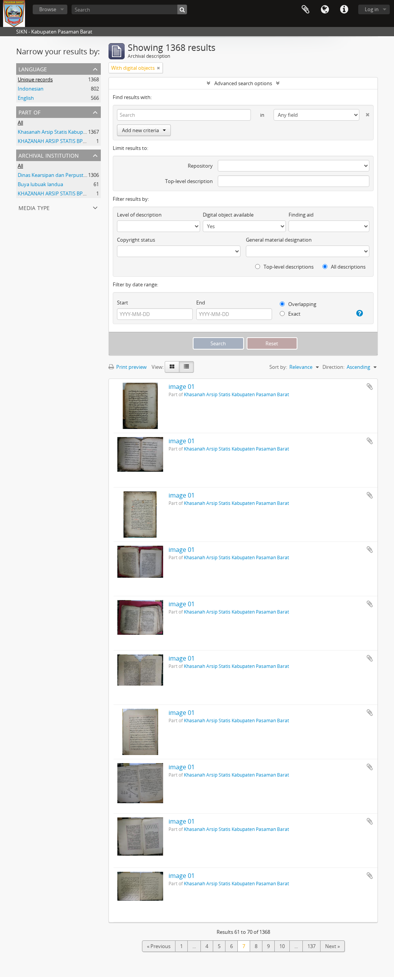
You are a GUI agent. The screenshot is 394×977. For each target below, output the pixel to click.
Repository (200, 165)
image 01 (182, 386)
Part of (29, 111)
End (200, 302)
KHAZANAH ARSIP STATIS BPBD (53, 141)
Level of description (139, 214)
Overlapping (301, 304)
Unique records (35, 79)
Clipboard (305, 9)
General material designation (279, 239)
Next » (332, 946)
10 (282, 946)
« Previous (158, 946)
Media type (34, 207)
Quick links (344, 9)
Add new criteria (140, 130)
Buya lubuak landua (40, 184)
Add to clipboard (370, 386)
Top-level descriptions (288, 266)
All (20, 122)
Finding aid (301, 214)
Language (324, 9)
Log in (372, 9)
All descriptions (348, 266)
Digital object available (228, 214)
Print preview (131, 366)
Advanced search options (243, 83)
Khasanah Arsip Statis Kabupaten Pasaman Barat (73, 131)
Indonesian (30, 88)
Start (122, 302)
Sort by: (278, 366)
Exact (294, 313)
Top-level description (189, 181)
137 (311, 946)
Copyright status (136, 239)
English (26, 97)
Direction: (333, 366)
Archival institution (48, 155)
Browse (47, 9)
